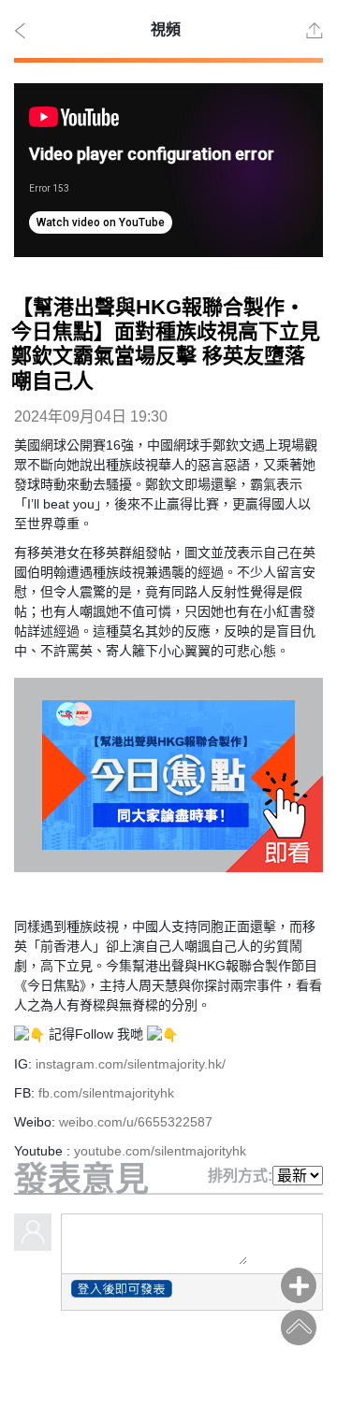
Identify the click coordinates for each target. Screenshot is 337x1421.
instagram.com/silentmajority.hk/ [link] (131, 1063)
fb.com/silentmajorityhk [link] (106, 1092)
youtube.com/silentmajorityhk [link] (160, 1150)
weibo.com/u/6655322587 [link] (135, 1121)
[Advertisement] (168, 1372)
